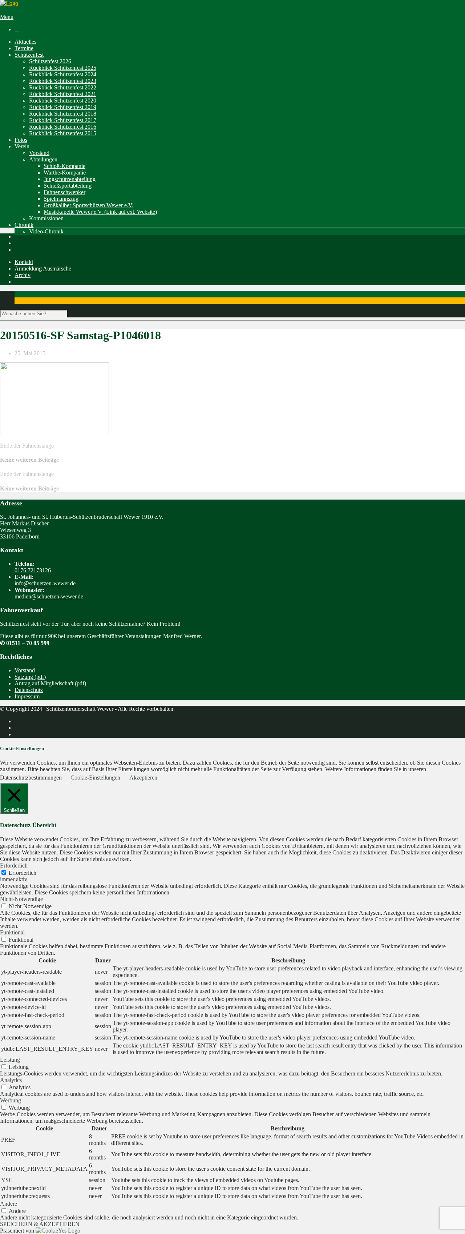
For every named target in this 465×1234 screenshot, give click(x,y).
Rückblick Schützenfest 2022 (62, 87)
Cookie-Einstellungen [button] (95, 777)
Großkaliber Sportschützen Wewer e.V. (88, 205)
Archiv (23, 275)
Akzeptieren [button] (143, 777)
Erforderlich (22, 873)
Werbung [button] (10, 1100)
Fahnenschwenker (64, 192)
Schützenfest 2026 (50, 61)
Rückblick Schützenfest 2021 (62, 94)
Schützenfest (29, 55)
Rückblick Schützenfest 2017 (62, 120)
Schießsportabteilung (68, 186)
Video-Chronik (46, 231)
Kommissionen (46, 218)
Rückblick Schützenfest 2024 (62, 74)
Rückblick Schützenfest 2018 (62, 114)
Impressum (27, 696)
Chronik (24, 225)
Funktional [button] (12, 932)
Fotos (21, 140)
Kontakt (24, 262)
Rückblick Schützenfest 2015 (62, 133)
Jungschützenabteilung (70, 179)
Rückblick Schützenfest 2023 (62, 81)
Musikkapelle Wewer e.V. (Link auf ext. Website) (100, 212)
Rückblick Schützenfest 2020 (62, 100)
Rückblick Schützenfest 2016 (62, 127)
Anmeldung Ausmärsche (43, 268)
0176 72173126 (33, 570)
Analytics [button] (11, 1080)
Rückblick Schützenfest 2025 (62, 68)
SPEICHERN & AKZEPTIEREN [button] (40, 1224)
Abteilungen (43, 159)
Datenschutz (29, 690)
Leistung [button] (10, 1060)
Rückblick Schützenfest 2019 (62, 107)
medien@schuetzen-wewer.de (49, 596)
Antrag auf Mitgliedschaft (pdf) (50, 683)
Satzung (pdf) (30, 677)
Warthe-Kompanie (65, 172)
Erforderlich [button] (14, 865)
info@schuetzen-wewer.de (45, 583)
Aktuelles (25, 42)
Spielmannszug (61, 199)
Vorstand (39, 153)
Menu (6, 17)
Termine (24, 48)
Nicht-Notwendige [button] (21, 899)
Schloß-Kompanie (64, 166)
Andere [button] (8, 1204)
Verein (22, 146)
